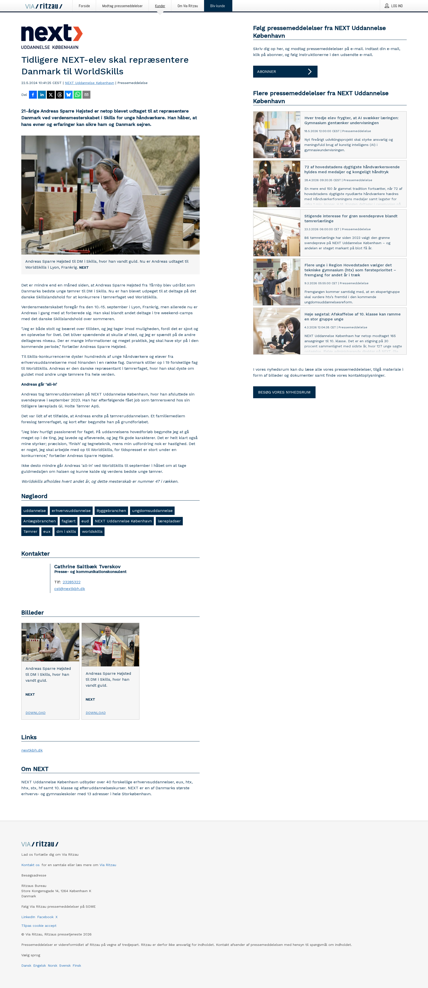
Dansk (26, 965)
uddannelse (34, 510)
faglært (69, 521)
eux (47, 531)
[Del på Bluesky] (69, 95)
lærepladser (169, 521)
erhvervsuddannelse (71, 510)
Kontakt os (30, 865)
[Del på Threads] (60, 95)
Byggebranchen (111, 510)
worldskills (92, 531)
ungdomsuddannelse (152, 510)
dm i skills (66, 531)
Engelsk (39, 965)
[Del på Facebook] (33, 95)
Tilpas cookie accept (38, 926)
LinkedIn (28, 917)
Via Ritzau (108, 865)
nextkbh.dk (32, 750)
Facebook (45, 917)
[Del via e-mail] (86, 95)
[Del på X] (51, 95)
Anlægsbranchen (39, 521)
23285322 (71, 582)
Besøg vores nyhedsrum (284, 392)
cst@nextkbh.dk (69, 589)
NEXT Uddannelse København (89, 83)
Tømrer (30, 531)
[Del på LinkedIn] (42, 95)
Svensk (65, 965)
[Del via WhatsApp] (77, 95)
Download (36, 713)
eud (85, 521)
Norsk (52, 965)
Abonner (266, 71)
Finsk (77, 965)
